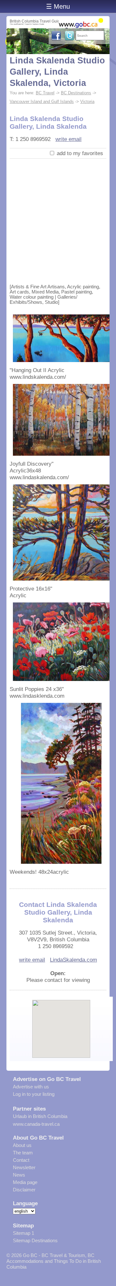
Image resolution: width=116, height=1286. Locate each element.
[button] (61, 1023)
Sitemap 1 (23, 1233)
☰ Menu (58, 6)
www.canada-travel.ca (36, 1124)
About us (22, 1145)
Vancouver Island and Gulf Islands (42, 101)
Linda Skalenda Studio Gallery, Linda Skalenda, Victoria (57, 72)
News (19, 1175)
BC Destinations (76, 92)
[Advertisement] (58, 220)
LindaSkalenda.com (73, 959)
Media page (25, 1182)
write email (68, 139)
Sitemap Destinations (35, 1240)
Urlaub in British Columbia (40, 1116)
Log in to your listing (33, 1094)
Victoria (87, 101)
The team (23, 1152)
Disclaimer (24, 1189)
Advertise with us (31, 1086)
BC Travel (45, 92)
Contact (21, 1160)
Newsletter (24, 1167)
